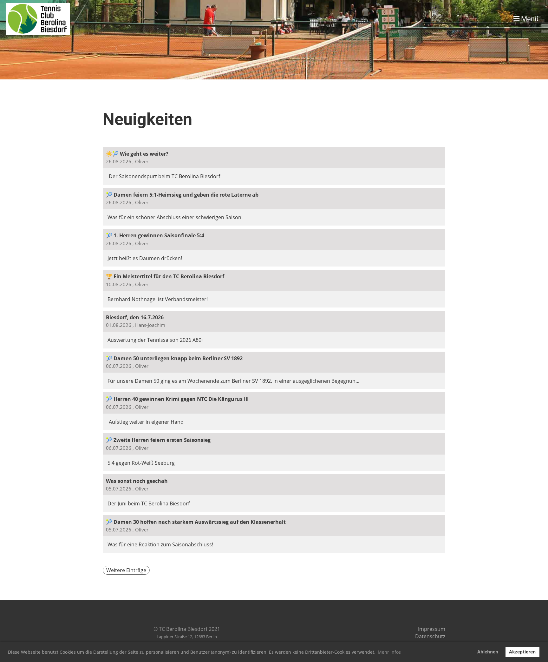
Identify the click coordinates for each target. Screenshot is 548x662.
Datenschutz (430, 636)
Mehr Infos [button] (389, 652)
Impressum (431, 628)
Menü (528, 19)
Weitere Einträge (126, 570)
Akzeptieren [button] (522, 652)
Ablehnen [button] (487, 652)
